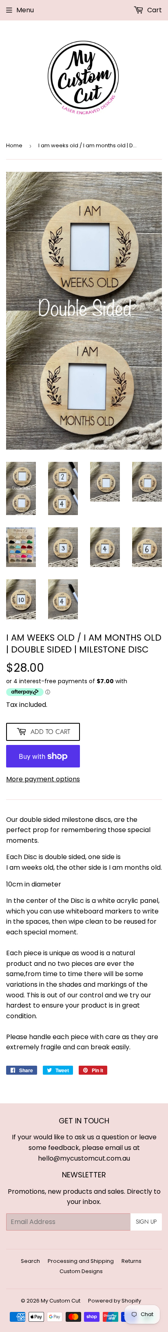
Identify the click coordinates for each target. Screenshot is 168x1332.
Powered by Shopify (114, 1301)
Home (14, 145)
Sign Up (146, 1221)
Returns (131, 1261)
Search (30, 1261)
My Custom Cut (60, 1301)
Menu (25, 10)
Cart (154, 10)
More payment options (43, 779)
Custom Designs (81, 1271)
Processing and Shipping (81, 1261)
